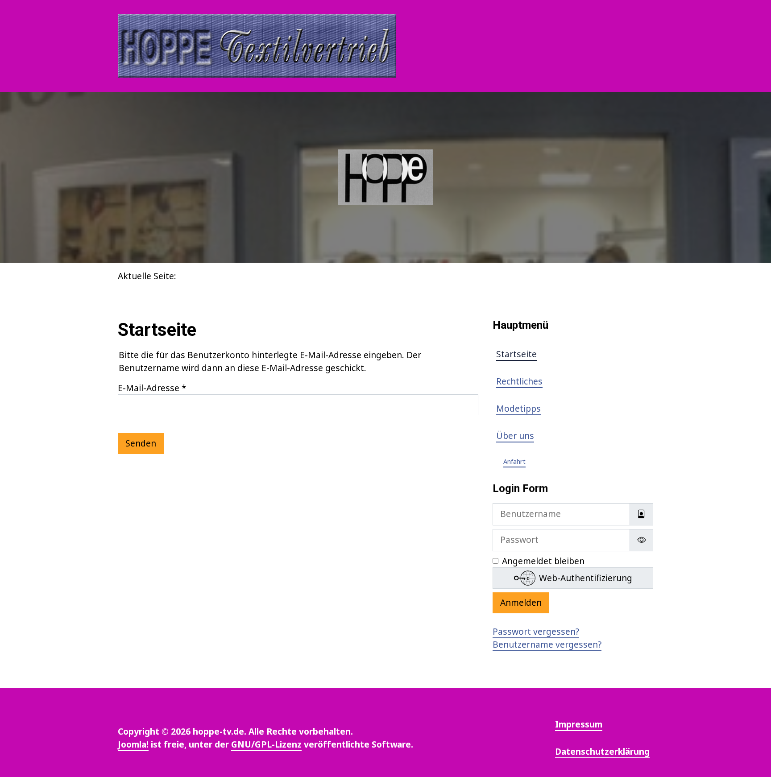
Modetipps (518, 408)
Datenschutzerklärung (602, 751)
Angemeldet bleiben (543, 561)
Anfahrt (514, 461)
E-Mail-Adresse (152, 388)
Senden (140, 443)
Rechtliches (519, 381)
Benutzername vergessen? (547, 644)
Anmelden (521, 602)
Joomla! (133, 744)
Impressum (578, 724)
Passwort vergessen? (536, 631)
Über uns (515, 436)
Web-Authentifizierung (585, 578)
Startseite (516, 354)
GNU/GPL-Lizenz (266, 744)
